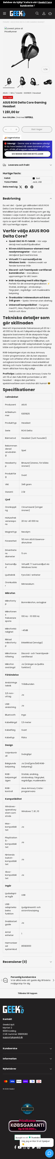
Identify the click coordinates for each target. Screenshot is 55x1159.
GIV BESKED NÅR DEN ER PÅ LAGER (27, 154)
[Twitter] (33, 1147)
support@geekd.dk (13, 1037)
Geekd (11, 1089)
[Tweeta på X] (20, 187)
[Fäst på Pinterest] (32, 187)
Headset (37, 93)
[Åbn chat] (49, 1153)
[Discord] (39, 1147)
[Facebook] (15, 1147)
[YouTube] (20, 1147)
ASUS (5, 93)
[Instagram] (24, 1147)
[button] (50, 13)
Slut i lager (36, 129)
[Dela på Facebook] (26, 187)
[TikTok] (28, 1147)
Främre (6, 22)
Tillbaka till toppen (27, 993)
